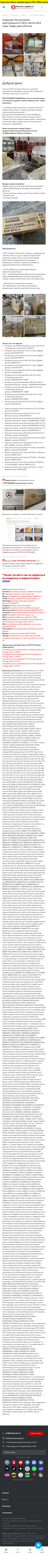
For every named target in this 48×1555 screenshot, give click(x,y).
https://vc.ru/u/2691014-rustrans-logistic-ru (24, 598)
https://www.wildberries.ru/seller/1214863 (21, 617)
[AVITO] (20, 1475)
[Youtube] (20, 1462)
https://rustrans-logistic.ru (16, 589)
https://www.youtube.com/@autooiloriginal (26, 592)
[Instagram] (34, 1462)
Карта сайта (38, 1528)
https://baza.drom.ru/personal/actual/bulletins (25, 596)
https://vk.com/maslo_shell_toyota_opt (19, 594)
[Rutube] (7, 1469)
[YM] (13, 1475)
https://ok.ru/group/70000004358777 (29, 610)
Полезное (6, 1506)
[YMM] (34, 1475)
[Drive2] (13, 1462)
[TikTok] (13, 1469)
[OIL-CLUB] (7, 1462)
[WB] (7, 1475)
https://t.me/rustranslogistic (20, 605)
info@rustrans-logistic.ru (15, 1438)
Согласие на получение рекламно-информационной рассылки (22, 1522)
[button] (44, 1452)
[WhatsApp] (34, 1469)
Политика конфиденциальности (14, 1518)
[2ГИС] (27, 1475)
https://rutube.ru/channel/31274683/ (22, 633)
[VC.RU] (27, 1469)
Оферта (30, 1528)
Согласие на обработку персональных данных (19, 1526)
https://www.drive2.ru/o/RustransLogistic (24, 608)
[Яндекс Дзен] (20, 1469)
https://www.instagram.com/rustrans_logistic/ (28, 612)
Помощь (5, 1499)
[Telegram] (27, 1462)
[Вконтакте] (41, 1462)
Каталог (5, 1493)
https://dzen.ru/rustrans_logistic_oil (20, 615)
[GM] (41, 1475)
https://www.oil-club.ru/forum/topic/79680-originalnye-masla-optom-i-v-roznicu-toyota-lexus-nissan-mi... (23, 638)
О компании (7, 1513)
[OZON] (41, 1469)
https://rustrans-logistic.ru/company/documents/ (20, 550)
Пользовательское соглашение (14, 1528)
